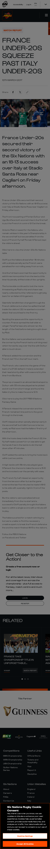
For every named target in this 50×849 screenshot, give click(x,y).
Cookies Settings (25, 836)
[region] (25, 826)
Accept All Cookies (25, 844)
